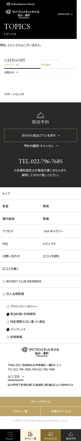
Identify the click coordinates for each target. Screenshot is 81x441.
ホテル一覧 (20, 411)
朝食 (46, 206)
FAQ (5, 243)
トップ (6, 193)
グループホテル (40, 401)
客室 (5, 206)
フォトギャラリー (53, 231)
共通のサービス (61, 411)
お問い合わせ (11, 256)
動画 (46, 218)
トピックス (49, 243)
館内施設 (8, 218)
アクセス (7, 231)
